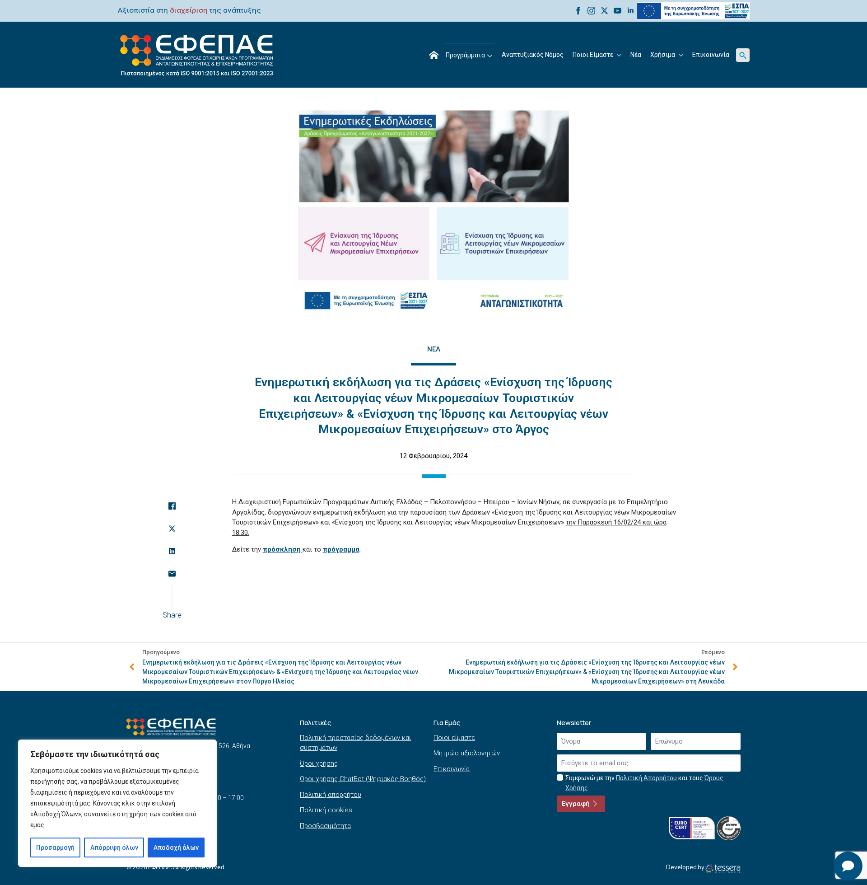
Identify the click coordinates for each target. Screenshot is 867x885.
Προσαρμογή (55, 847)
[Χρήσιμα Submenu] (681, 55)
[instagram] (591, 10)
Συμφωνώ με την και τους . (644, 783)
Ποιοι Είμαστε (593, 54)
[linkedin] (630, 10)
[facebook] (578, 10)
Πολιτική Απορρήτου (646, 778)
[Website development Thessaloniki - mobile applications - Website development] (722, 868)
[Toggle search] (743, 55)
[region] (117, 803)
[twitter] (604, 10)
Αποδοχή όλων (176, 847)
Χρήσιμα (662, 54)
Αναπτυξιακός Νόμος (533, 54)
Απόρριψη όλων (114, 847)
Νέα (635, 54)
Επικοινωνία (710, 54)
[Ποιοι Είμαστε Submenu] (619, 55)
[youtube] (617, 10)
